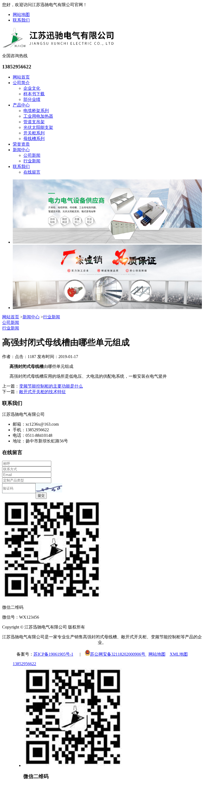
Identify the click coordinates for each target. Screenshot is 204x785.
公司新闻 (31, 155)
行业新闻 (31, 161)
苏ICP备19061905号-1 (53, 654)
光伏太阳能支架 (38, 127)
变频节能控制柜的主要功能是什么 (51, 386)
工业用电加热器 (38, 116)
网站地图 (21, 14)
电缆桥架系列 (36, 110)
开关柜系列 (34, 133)
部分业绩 (31, 99)
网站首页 (21, 77)
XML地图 (179, 654)
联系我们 (21, 20)
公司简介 (21, 82)
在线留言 (31, 172)
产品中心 (21, 105)
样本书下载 (34, 94)
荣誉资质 (21, 144)
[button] (49, 487)
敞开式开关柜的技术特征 (42, 391)
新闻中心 (21, 149)
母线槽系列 (34, 138)
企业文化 (31, 88)
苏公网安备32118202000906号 (118, 654)
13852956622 (24, 663)
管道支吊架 (34, 122)
